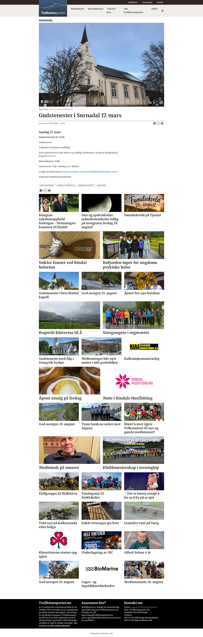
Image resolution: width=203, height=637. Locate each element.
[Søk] (162, 11)
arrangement (47, 185)
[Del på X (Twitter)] (158, 123)
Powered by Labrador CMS (101, 633)
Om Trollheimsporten (133, 11)
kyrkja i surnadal (66, 185)
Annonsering (147, 2)
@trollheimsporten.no (146, 607)
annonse (101, 185)
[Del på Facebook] (154, 123)
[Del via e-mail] (162, 123)
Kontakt (160, 2)
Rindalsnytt (77, 9)
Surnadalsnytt (95, 9)
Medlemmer (133, 2)
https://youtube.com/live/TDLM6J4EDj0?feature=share (90, 171)
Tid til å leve (111, 11)
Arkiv (154, 9)
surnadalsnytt (86, 185)
